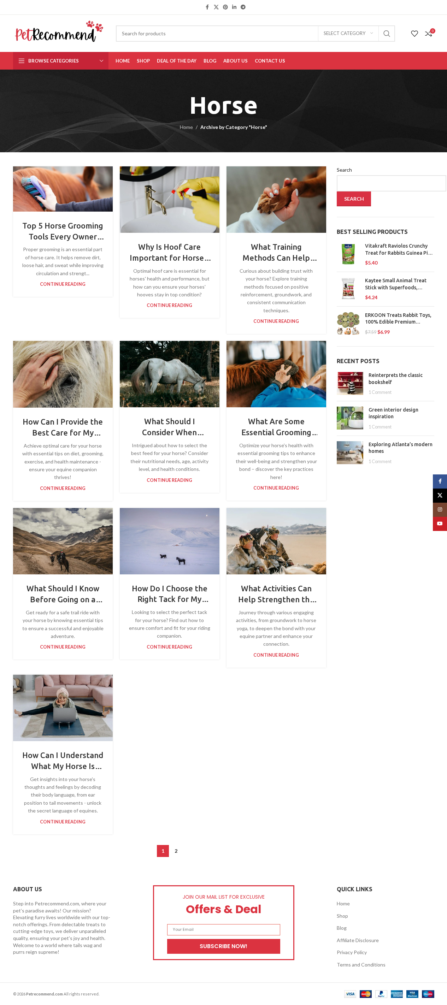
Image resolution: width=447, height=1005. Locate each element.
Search (344, 170)
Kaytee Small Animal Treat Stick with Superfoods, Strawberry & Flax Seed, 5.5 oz (396, 284)
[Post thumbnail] (350, 384)
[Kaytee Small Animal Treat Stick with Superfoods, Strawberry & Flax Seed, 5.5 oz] (348, 289)
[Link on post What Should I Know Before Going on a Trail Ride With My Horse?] (63, 541)
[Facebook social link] (207, 7)
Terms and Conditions (361, 965)
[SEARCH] (387, 33)
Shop (342, 916)
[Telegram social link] (243, 7)
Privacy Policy (352, 952)
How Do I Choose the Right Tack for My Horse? (169, 599)
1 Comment (380, 392)
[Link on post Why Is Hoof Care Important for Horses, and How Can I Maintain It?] (169, 199)
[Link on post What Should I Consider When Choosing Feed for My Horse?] (169, 374)
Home (186, 127)
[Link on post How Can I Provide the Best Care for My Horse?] (63, 374)
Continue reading (63, 284)
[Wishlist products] (414, 33)
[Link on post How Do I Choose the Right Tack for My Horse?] (169, 541)
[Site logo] (59, 33)
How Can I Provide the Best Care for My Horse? (63, 432)
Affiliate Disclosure (358, 940)
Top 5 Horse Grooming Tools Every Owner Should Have (62, 236)
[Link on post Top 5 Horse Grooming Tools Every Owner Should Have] (63, 189)
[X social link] (216, 7)
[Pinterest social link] (225, 7)
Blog (342, 928)
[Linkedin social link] (234, 7)
